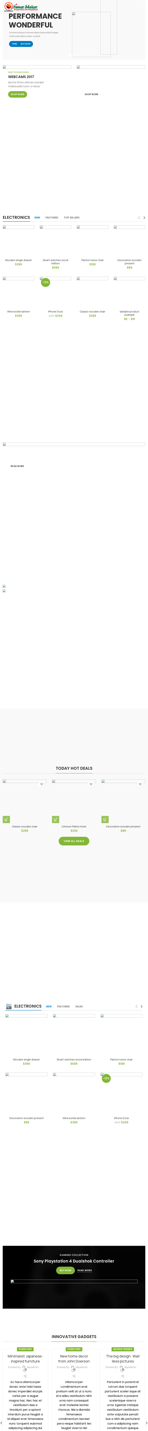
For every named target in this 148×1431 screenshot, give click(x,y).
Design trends (122, 1349)
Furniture (25, 1349)
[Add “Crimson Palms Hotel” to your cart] (55, 819)
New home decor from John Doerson (74, 1359)
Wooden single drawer (18, 260)
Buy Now (65, 1270)
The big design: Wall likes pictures (123, 1359)
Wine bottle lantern (18, 311)
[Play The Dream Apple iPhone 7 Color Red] (74, 587)
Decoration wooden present (129, 262)
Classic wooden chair (92, 311)
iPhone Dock (55, 311)
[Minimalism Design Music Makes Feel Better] (74, 591)
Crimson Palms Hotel (74, 826)
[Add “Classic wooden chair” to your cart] (6, 819)
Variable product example (129, 313)
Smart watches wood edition (55, 262)
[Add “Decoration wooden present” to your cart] (105, 819)
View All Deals (74, 841)
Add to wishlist (41, 784)
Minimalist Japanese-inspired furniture (25, 1359)
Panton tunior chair (92, 260)
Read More (84, 1270)
